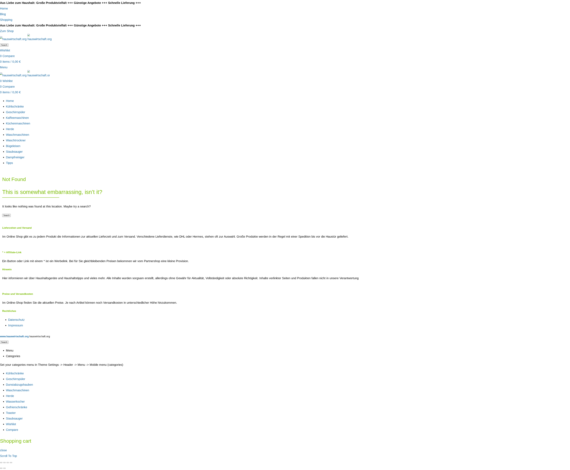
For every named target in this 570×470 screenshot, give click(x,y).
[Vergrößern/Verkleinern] (11, 462)
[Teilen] (4, 462)
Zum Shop (7, 31)
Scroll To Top (8, 456)
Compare (12, 429)
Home (4, 8)
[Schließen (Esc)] (1, 462)
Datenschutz (16, 319)
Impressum (15, 325)
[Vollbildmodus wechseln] (8, 462)
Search (4, 45)
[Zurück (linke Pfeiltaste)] (1, 468)
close (3, 450)
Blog (3, 14)
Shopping (6, 19)
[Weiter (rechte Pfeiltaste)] (4, 468)
